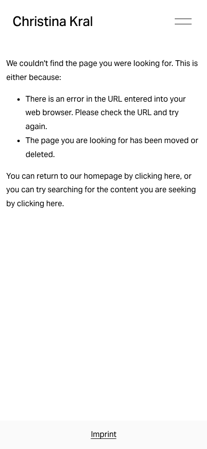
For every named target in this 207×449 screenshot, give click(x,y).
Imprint (103, 434)
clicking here (157, 176)
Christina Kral (53, 21)
